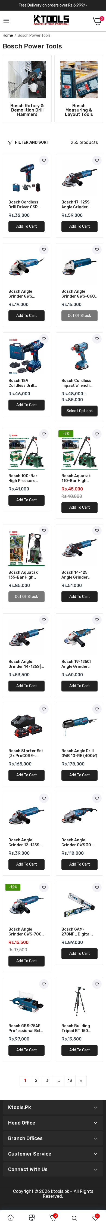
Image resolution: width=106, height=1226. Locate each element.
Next (100, 93)
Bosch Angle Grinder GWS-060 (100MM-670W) (78, 294)
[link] (27, 79)
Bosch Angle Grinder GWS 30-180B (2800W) (77, 843)
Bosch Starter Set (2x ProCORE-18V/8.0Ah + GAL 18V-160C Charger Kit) (26, 753)
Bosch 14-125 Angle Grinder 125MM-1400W (75, 575)
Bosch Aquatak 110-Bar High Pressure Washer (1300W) (77, 478)
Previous (5, 93)
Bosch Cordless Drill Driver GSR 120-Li (23, 205)
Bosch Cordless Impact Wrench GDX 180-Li (76, 383)
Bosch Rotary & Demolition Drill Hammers (27, 110)
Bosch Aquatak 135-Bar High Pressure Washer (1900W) (24, 575)
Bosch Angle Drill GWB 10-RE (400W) (79, 753)
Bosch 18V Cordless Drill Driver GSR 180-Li (25, 383)
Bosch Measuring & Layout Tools (79, 110)
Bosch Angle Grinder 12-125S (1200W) (23, 843)
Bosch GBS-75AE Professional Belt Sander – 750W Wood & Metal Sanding (25, 1028)
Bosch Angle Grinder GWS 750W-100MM (21, 294)
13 (70, 1080)
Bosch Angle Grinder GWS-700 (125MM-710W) (25, 932)
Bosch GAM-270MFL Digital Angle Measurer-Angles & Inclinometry (77, 932)
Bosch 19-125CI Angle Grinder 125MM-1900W (76, 664)
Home (8, 35)
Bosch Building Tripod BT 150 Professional (75, 1028)
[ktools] (51, 21)
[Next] (81, 1080)
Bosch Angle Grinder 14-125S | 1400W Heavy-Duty (24, 664)
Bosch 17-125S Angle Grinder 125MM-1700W (75, 205)
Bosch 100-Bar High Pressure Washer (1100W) (23, 478)
